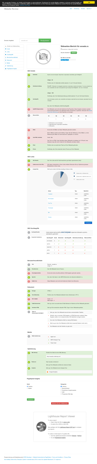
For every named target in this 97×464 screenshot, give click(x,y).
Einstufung (76, 8)
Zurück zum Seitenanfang (12, 46)
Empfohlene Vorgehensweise (69, 390)
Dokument (9, 60)
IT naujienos (57, 459)
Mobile (8, 63)
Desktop (30, 386)
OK (89, 2)
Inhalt (8, 49)
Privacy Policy (67, 457)
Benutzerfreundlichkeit (12, 57)
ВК (48, 212)
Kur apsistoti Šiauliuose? (47, 459)
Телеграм (50, 208)
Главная (50, 194)
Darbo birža (14, 459)
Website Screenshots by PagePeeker (42, 457)
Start (71, 8)
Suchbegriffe (9, 54)
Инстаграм (51, 198)
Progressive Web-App (67, 394)
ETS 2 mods (38, 459)
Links (8, 51)
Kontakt (83, 8)
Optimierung (9, 66)
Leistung (64, 386)
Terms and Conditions (57, 457)
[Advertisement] (48, 25)
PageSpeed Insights (11, 68)
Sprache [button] (89, 8)
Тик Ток (50, 203)
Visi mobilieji (7, 459)
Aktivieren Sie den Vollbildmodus (60, 403)
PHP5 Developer (28, 457)
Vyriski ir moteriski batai (28, 459)
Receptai (19, 459)
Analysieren (45, 40)
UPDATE (74, 52)
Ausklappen (88, 222)
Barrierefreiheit (65, 388)
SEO (63, 392)
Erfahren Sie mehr (25, 5)
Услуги (49, 217)
